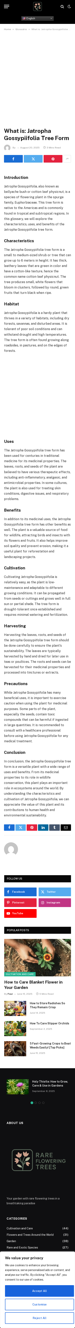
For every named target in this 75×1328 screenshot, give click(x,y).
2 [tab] (36, 1102)
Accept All (39, 1291)
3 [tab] (39, 1102)
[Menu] (6, 6)
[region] (37, 1289)
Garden (11, 1241)
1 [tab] (32, 1102)
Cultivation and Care (20, 974)
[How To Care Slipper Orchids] (15, 1028)
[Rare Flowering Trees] (37, 6)
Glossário (21, 29)
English (30, 18)
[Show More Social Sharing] (67, 159)
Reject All (39, 1318)
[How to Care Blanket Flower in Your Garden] (37, 957)
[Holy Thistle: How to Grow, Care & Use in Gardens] (18, 1086)
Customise (39, 1304)
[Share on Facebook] (13, 159)
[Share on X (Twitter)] (33, 159)
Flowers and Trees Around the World (30, 1234)
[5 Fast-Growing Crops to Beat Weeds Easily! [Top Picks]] (15, 1048)
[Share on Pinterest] (53, 159)
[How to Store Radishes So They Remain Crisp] (15, 1008)
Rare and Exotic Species (22, 1247)
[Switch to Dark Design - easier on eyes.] (69, 6)
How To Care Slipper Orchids (49, 1023)
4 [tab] (43, 1102)
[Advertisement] (37, 75)
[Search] (62, 6)
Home (7, 29)
